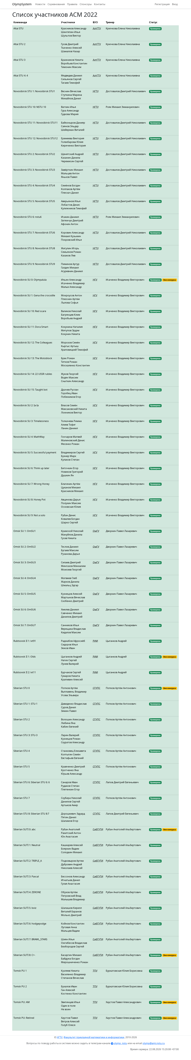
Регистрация (162, 4)
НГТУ (59, 1037)
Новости (40, 4)
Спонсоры (86, 4)
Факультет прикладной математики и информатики (94, 1037)
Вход (175, 4)
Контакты (99, 4)
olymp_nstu (120, 1043)
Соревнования (56, 4)
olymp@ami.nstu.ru (154, 1043)
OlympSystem (22, 4)
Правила (72, 4)
